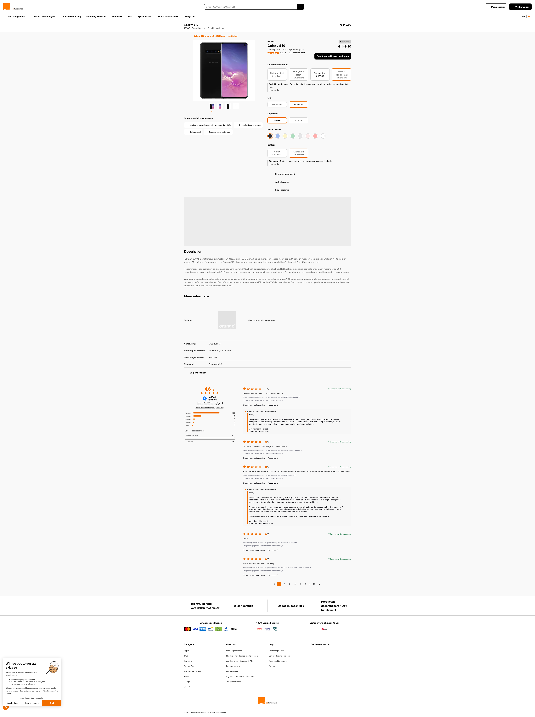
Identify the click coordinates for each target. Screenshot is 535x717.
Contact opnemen (276, 650)
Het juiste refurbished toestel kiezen (242, 656)
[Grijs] (300, 136)
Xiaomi (187, 676)
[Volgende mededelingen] (319, 584)
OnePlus (187, 687)
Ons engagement (234, 650)
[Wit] (322, 136)
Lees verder (274, 90)
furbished (18, 9)
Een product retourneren (279, 656)
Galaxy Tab (189, 666)
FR (523, 16)
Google (187, 681)
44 (314, 584)
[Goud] (285, 136)
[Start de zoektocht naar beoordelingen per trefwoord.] (233, 441)
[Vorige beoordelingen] (274, 584)
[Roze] (307, 136)
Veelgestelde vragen (278, 661)
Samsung (188, 661)
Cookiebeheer (232, 671)
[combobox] (250, 6)
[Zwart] (270, 136)
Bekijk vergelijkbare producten (333, 56)
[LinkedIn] (326, 651)
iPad (186, 656)
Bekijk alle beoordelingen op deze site (209, 407)
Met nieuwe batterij (192, 671)
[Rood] (315, 136)
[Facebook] (312, 651)
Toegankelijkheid (233, 681)
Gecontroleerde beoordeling (340, 388)
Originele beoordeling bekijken (254, 405)
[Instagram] (319, 651)
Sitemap (272, 666)
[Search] (300, 7)
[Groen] (292, 136)
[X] (333, 651)
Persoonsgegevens (234, 666)
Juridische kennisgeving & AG (239, 661)
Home (185, 36)
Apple (186, 650)
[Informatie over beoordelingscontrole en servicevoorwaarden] (222, 403)
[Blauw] (277, 136)
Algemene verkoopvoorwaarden (240, 676)
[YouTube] (340, 651)
